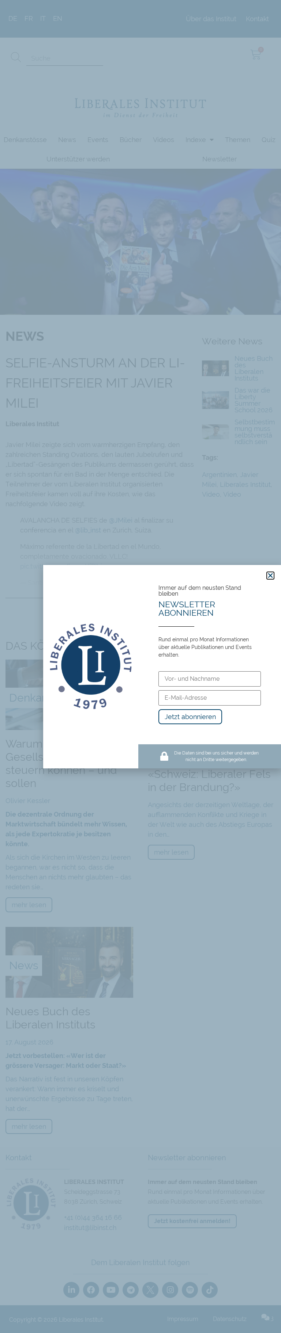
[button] (270, 575)
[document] (140, 666)
